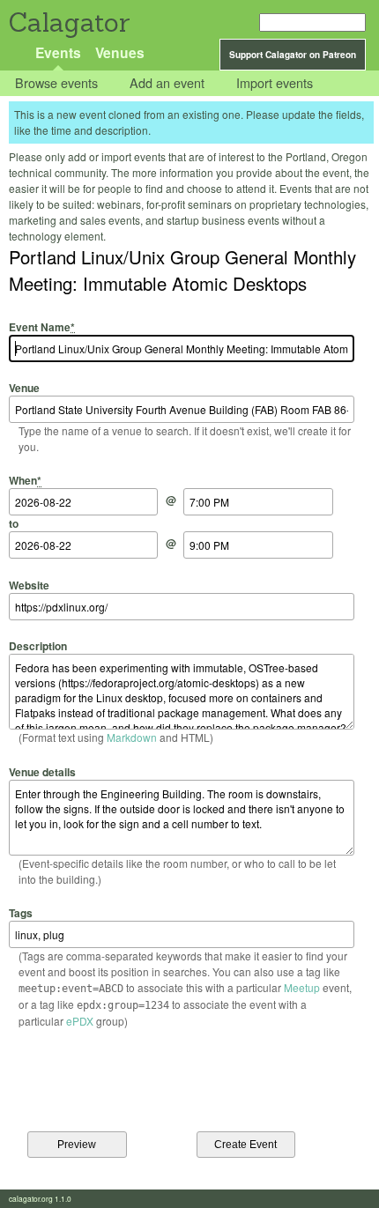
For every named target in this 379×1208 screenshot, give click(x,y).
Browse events (56, 83)
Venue (24, 388)
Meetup (302, 987)
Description (38, 646)
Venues (120, 52)
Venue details (42, 771)
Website (29, 584)
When (25, 480)
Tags (21, 913)
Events (58, 52)
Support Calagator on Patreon (292, 54)
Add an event (167, 83)
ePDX (79, 1020)
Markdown (132, 737)
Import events (274, 83)
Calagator (68, 22)
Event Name (42, 326)
